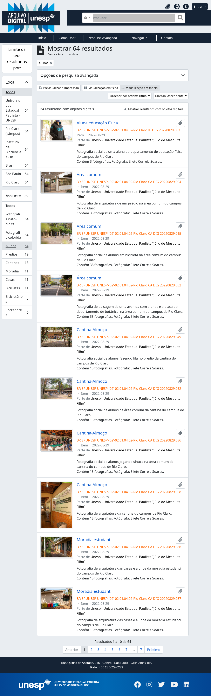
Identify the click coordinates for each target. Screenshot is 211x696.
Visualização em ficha (103, 88)
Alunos (16, 247)
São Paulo (16, 175)
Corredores (16, 312)
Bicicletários (16, 299)
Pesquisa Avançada (102, 38)
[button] (167, 6)
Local (10, 82)
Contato (167, 38)
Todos (10, 92)
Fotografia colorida (16, 235)
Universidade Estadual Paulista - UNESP (16, 110)
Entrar (198, 6)
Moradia (16, 272)
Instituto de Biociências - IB (16, 149)
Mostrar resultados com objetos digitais (155, 109)
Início (42, 38)
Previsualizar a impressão (60, 88)
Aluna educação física (97, 122)
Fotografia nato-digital (16, 219)
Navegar (138, 38)
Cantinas (16, 263)
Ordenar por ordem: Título (128, 96)
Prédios (16, 255)
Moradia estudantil (95, 539)
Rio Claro (16, 183)
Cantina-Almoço (92, 329)
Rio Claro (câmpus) (16, 131)
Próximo (153, 649)
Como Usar (67, 38)
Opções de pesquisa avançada (69, 75)
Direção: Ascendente (169, 96)
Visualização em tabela (141, 88)
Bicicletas (16, 289)
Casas (16, 280)
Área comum (89, 174)
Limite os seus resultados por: (17, 59)
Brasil (16, 166)
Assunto (13, 196)
